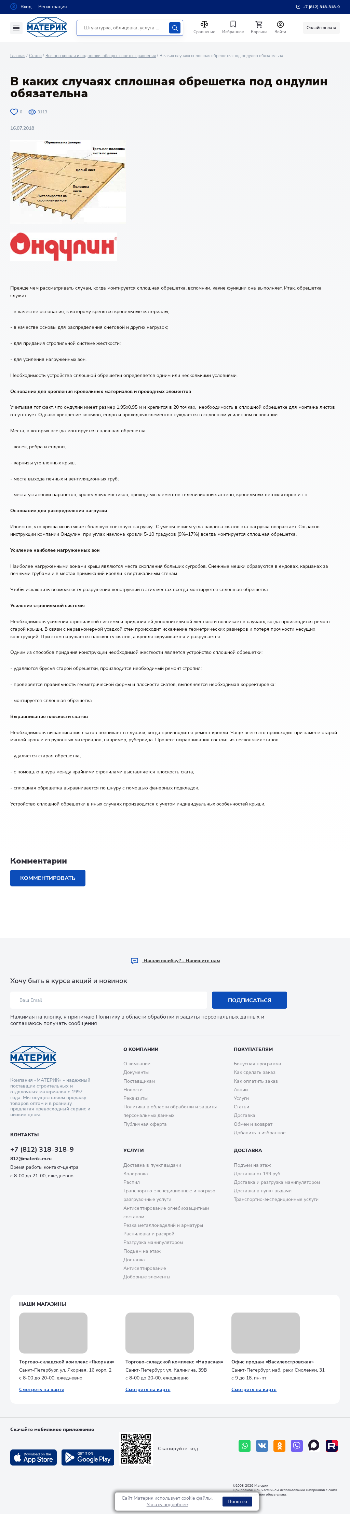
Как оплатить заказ (256, 1081)
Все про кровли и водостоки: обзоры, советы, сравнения (100, 55)
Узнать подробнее (167, 1504)
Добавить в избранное (260, 1133)
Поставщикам (139, 1081)
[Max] (314, 1446)
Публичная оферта (145, 1124)
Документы (136, 1072)
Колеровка (135, 1173)
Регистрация (52, 6)
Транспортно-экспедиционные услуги (276, 1199)
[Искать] (174, 27)
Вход (26, 6)
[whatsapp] (245, 1446)
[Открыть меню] (16, 28)
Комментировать (48, 878)
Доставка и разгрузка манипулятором (277, 1182)
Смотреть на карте (41, 1389)
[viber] (297, 1446)
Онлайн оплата (321, 27)
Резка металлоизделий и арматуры (163, 1225)
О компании (141, 1049)
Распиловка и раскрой (148, 1234)
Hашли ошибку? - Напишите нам (181, 960)
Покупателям (253, 1049)
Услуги (241, 1098)
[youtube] (332, 1446)
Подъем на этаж (142, 1251)
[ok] (279, 1446)
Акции (241, 1090)
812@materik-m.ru (31, 1158)
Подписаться (249, 1000)
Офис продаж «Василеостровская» (272, 1362)
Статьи (35, 55)
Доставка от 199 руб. (257, 1173)
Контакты (24, 1135)
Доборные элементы (146, 1277)
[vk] (262, 1446)
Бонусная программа (257, 1064)
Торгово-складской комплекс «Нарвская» (174, 1362)
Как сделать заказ (254, 1072)
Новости (133, 1090)
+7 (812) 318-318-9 (42, 1149)
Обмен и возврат (253, 1124)
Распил (131, 1182)
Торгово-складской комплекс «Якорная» (67, 1362)
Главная (17, 55)
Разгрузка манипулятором (153, 1242)
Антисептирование (144, 1268)
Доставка (244, 1115)
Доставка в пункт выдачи (152, 1165)
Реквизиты (135, 1098)
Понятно (237, 1501)
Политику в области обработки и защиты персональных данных (178, 1017)
